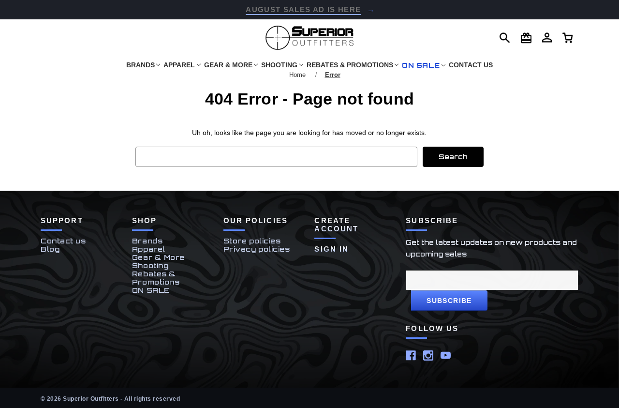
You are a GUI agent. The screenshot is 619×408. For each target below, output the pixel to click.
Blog (50, 249)
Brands (140, 65)
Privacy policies (256, 249)
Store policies (252, 241)
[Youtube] (446, 355)
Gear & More (228, 65)
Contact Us (471, 65)
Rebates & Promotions (350, 65)
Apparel (179, 65)
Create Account (336, 224)
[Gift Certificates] (526, 38)
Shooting (279, 65)
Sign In (331, 249)
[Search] (505, 38)
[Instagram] (428, 355)
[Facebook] (411, 355)
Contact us (63, 241)
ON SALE (421, 65)
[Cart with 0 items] (547, 37)
